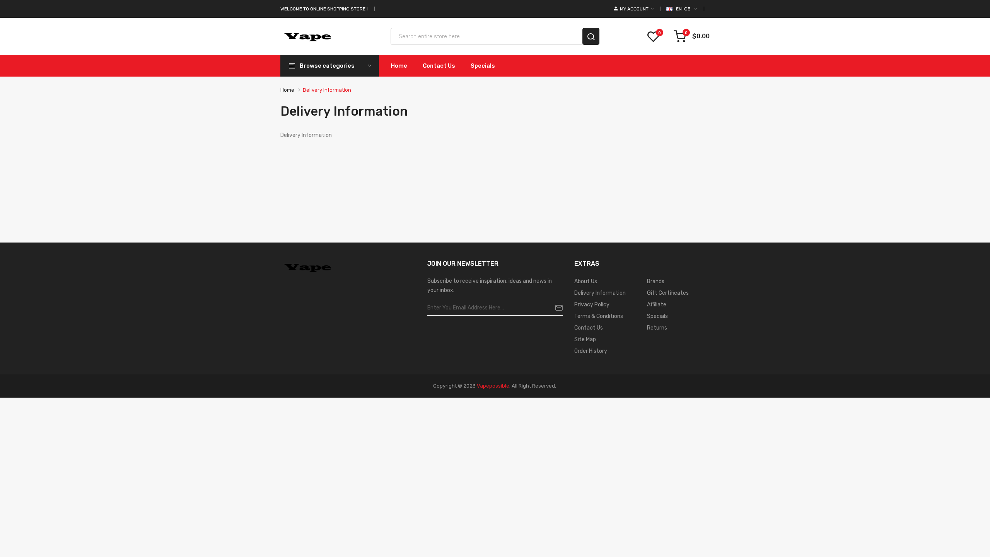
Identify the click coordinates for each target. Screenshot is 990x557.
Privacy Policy (591, 304)
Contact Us (588, 328)
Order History (590, 351)
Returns (657, 328)
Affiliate (656, 304)
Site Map (585, 339)
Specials (657, 316)
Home (287, 90)
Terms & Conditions (598, 316)
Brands (655, 281)
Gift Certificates (668, 293)
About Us (585, 281)
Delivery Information (327, 90)
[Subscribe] (556, 308)
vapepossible (493, 386)
